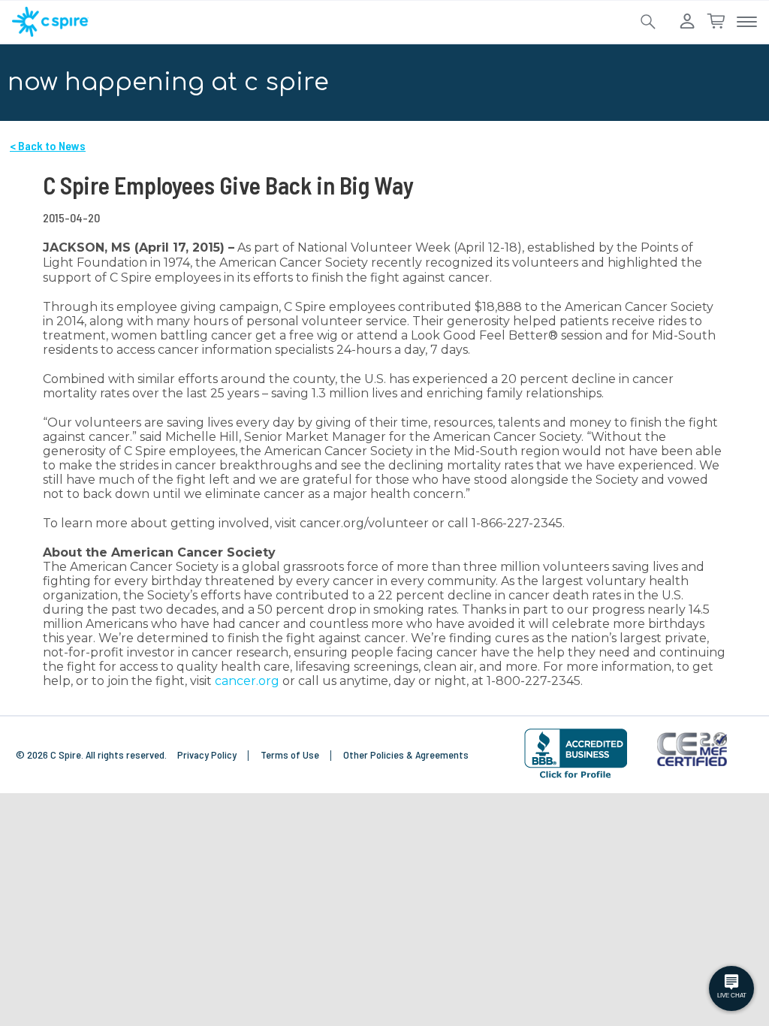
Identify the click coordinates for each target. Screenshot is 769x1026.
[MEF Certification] (692, 750)
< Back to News (48, 145)
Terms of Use (291, 754)
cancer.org (247, 681)
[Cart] (716, 22)
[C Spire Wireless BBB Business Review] (575, 754)
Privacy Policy (208, 754)
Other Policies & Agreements (406, 754)
